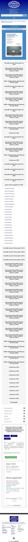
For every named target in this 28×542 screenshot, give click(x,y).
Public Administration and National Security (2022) (14, 341)
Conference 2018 (14, 383)
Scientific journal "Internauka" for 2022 (14, 164)
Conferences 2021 (14, 371)
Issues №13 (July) (8, 212)
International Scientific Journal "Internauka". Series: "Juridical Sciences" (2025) (14, 99)
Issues (15, 21)
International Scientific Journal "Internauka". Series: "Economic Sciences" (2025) (14, 93)
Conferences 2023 (14, 160)
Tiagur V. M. (8, 438)
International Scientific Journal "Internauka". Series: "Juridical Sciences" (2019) (14, 323)
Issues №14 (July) (8, 209)
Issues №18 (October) (9, 198)
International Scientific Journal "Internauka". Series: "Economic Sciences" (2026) (14, 69)
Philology (14, 416)
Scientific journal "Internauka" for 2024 (14, 110)
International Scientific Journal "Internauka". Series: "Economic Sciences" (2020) (14, 278)
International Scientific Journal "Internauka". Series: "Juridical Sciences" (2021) (14, 310)
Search (24, 15)
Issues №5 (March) (8, 232)
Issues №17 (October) (9, 201)
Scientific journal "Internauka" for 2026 (14, 63)
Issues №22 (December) (9, 188)
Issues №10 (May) (8, 219)
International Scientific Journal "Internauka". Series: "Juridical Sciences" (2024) (14, 122)
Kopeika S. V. (14, 435)
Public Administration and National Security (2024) (14, 128)
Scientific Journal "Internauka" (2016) (14, 252)
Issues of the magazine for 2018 (14, 185)
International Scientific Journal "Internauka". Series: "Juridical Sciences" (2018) (14, 330)
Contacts (19, 531)
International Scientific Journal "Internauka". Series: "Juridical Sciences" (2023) (14, 150)
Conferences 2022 (14, 367)
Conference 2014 (14, 398)
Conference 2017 (14, 386)
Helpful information (14, 11)
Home (3, 525)
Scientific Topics (13, 528)
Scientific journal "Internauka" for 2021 (14, 169)
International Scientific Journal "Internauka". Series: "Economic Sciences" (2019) (14, 284)
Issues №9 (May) (8, 222)
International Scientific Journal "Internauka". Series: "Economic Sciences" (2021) (14, 271)
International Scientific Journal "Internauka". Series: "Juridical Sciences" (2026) (14, 76)
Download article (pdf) (11, 457)
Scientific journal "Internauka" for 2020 (14, 175)
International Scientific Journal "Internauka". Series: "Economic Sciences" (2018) (14, 291)
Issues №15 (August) (9, 206)
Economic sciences (14, 421)
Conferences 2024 (14, 133)
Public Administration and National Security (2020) (14, 352)
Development (14, 541)
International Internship (4, 532)
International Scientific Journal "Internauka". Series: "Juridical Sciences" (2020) (14, 317)
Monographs (14, 402)
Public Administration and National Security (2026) (14, 81)
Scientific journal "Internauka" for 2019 (14, 180)
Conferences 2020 (14, 375)
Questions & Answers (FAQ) (21, 529)
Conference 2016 (14, 390)
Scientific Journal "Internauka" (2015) (14, 256)
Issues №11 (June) (8, 217)
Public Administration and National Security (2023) (14, 155)
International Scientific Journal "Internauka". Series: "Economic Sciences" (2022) (14, 265)
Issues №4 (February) (9, 235)
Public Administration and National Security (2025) (14, 105)
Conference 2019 (14, 379)
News (19, 527)
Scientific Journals (13, 533)
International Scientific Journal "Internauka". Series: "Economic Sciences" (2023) (14, 143)
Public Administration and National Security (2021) (14, 347)
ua (14, 10)
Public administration (14, 408)
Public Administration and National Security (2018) (14, 362)
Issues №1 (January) (9, 243)
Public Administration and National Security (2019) (14, 357)
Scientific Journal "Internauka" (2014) (14, 259)
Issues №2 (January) (9, 240)
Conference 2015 (14, 394)
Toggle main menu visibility (14, 18)
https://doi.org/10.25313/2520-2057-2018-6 (14, 29)
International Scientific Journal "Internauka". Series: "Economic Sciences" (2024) (14, 116)
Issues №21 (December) (9, 191)
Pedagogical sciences (14, 410)
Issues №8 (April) (8, 225)
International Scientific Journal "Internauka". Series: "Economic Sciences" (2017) (14, 297)
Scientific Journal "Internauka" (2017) (14, 248)
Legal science (14, 418)
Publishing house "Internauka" (7, 21)
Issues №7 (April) (8, 227)
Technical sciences (14, 413)
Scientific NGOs (13, 531)
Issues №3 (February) (9, 238)
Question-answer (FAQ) (13, 13)
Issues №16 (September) (9, 204)
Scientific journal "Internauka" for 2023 (14, 137)
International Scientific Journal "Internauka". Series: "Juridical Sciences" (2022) (14, 304)
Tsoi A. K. (7, 435)
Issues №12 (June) (8, 214)
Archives (19, 525)
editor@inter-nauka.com (14, 9)
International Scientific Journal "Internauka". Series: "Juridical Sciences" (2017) (14, 336)
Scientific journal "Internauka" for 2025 (14, 87)
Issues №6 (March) (8, 230)
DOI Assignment (13, 526)
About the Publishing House (6, 527)
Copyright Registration (4, 530)
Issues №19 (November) (9, 193)
